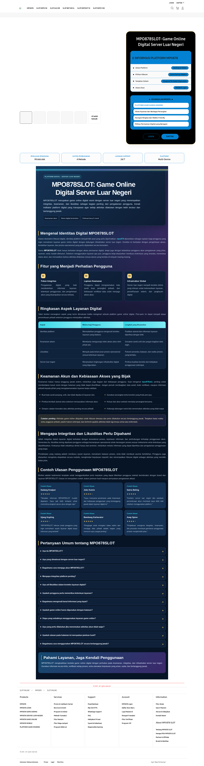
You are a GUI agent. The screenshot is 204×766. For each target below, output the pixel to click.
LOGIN (151, 136)
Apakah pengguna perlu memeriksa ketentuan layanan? (67, 593)
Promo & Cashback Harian (63, 704)
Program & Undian (60, 712)
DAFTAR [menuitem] (179, 3)
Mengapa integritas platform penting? (59, 576)
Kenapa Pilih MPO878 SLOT (166, 734)
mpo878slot (147, 382)
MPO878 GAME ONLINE (28, 719)
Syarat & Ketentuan (95, 723)
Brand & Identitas (162, 741)
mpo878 (120, 239)
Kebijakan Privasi (94, 719)
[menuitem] (30, 8)
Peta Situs (60, 762)
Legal (52, 762)
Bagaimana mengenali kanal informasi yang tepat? (65, 602)
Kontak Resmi (161, 716)
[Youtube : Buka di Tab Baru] (182, 762)
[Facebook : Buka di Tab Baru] (169, 762)
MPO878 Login (127, 704)
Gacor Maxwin (161, 708)
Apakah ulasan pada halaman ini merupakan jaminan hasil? (69, 635)
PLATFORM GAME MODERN (30, 727)
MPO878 (23, 704)
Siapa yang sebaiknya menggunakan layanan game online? (69, 618)
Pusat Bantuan (93, 704)
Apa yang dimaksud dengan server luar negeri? (63, 559)
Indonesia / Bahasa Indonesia (29, 762)
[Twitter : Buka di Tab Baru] (173, 762)
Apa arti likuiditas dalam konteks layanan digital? (64, 585)
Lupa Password (127, 712)
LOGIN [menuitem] (171, 3)
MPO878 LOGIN (25, 708)
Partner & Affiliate (162, 737)
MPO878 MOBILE (26, 723)
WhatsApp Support (95, 712)
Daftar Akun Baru (128, 708)
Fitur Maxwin (58, 719)
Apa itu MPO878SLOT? (52, 551)
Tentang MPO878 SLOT (164, 730)
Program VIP (126, 723)
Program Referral (60, 727)
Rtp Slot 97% (92, 708)
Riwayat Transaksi (128, 716)
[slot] (20, 8)
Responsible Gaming (95, 727)
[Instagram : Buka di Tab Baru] (178, 762)
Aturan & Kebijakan (163, 712)
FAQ (89, 716)
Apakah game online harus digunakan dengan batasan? (67, 610)
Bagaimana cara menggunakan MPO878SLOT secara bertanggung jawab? (75, 644)
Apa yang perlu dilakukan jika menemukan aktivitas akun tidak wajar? (73, 627)
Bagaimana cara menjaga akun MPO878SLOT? (63, 568)
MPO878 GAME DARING (28, 712)
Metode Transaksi (60, 716)
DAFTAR (170, 136)
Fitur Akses (160, 704)
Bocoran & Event (60, 708)
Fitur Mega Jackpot (61, 723)
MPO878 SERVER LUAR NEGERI (31, 716)
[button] (177, 8)
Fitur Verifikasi (127, 719)
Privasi (46, 762)
